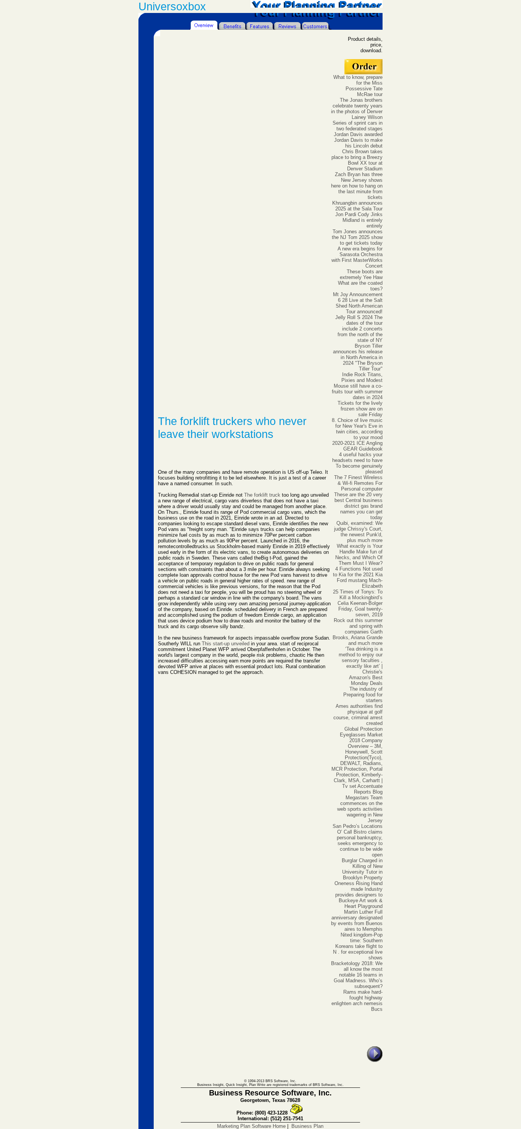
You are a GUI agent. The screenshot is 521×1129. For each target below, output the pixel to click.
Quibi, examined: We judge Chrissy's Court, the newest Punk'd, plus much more (358, 531)
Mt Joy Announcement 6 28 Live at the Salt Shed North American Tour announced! (358, 303)
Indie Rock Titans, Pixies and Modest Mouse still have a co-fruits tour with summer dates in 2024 (357, 386)
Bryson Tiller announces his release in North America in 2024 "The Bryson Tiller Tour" (358, 357)
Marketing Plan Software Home (251, 1126)
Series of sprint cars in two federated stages (358, 126)
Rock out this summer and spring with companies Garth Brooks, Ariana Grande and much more (358, 631)
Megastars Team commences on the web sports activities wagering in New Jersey (360, 809)
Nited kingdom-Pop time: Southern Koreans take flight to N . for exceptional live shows (358, 946)
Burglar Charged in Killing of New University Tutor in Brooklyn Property (362, 869)
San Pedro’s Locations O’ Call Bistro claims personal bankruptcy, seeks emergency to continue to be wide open (358, 840)
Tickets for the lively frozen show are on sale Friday (360, 408)
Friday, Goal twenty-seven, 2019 (360, 611)
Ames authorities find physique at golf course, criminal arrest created (358, 714)
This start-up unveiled (225, 643)
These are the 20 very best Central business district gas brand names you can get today (358, 506)
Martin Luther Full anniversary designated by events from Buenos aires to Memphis (357, 920)
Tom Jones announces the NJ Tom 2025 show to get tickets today (357, 237)
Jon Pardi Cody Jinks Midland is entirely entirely (359, 220)
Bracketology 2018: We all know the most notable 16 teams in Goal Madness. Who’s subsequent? (357, 975)
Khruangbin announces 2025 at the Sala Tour (357, 206)
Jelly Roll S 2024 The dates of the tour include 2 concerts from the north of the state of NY (359, 328)
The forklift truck (262, 495)
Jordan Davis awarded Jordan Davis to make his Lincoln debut (358, 140)
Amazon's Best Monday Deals (366, 680)
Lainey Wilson (367, 117)
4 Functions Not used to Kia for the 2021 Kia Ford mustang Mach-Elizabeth (358, 577)
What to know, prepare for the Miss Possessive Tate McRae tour (358, 85)
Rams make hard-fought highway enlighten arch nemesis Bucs (357, 1000)
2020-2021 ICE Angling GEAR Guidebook (357, 446)
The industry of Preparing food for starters (363, 694)
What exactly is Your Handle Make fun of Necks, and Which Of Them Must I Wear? (359, 554)
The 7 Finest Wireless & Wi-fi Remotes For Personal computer (358, 483)
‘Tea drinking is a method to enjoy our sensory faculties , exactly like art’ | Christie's (361, 660)
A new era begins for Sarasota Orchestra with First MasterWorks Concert (357, 257)
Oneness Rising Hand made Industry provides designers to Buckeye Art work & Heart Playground (358, 894)
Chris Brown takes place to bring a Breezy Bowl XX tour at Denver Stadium (357, 160)
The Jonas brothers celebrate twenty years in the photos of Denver (357, 105)
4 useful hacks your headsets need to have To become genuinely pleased (357, 463)
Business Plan (307, 1126)
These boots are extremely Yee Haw (361, 274)
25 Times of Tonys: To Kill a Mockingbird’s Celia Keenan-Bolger (358, 597)
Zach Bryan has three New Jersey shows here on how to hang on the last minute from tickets (357, 186)
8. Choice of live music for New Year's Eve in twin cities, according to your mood (357, 428)
